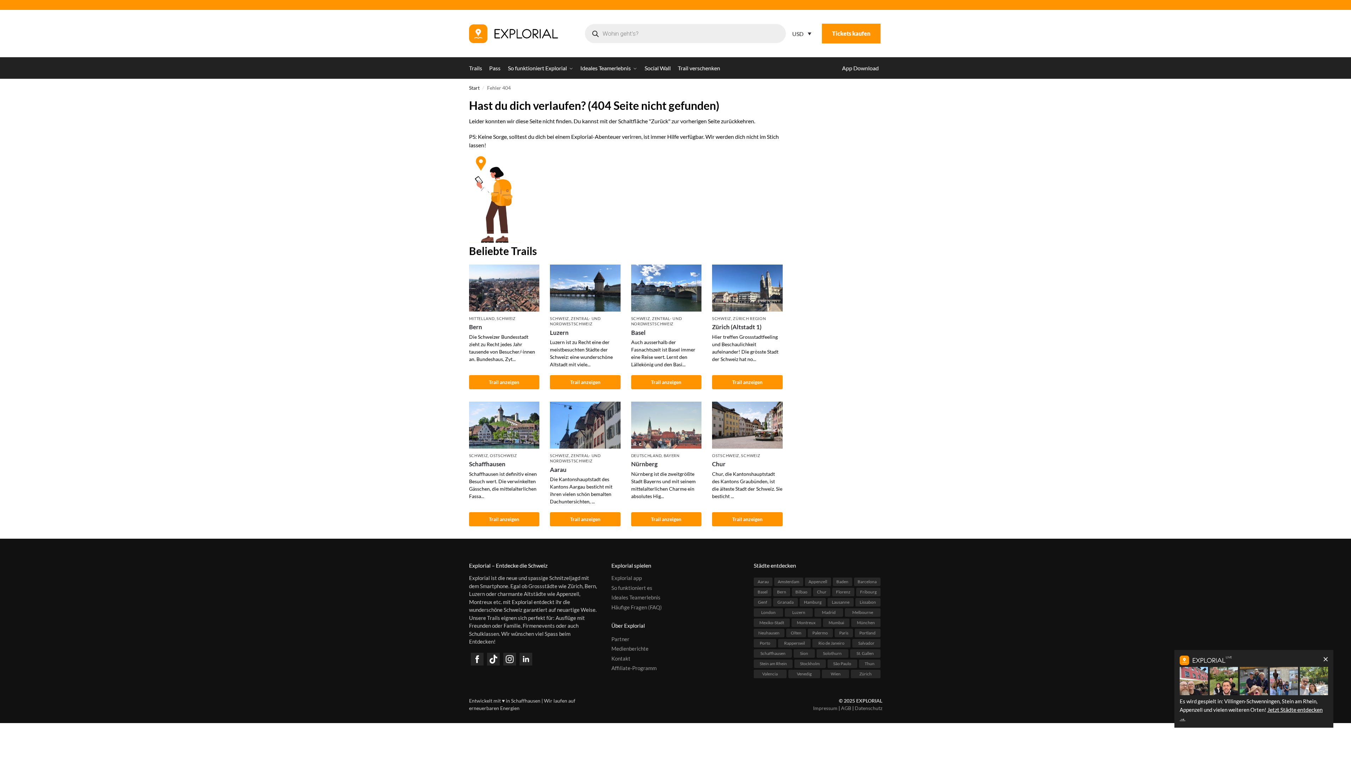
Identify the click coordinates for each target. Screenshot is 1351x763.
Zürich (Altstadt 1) (737, 327)
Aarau (558, 469)
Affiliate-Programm (634, 668)
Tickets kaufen (851, 33)
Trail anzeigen (504, 382)
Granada (785, 602)
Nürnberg (644, 464)
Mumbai (836, 622)
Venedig (804, 673)
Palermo (820, 632)
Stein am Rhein (773, 663)
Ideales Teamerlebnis (635, 597)
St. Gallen (865, 653)
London (768, 612)
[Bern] (504, 288)
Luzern (559, 332)
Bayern (672, 455)
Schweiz (506, 318)
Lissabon (868, 602)
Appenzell (817, 581)
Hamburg (813, 602)
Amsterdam (788, 581)
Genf (762, 602)
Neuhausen (769, 632)
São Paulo (842, 663)
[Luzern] (585, 288)
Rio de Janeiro (831, 643)
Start (474, 88)
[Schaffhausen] (504, 425)
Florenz (843, 592)
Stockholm (810, 663)
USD (798, 33)
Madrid (829, 612)
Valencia (770, 673)
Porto (765, 643)
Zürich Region (749, 318)
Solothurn (832, 653)
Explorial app (626, 578)
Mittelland (482, 318)
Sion (804, 653)
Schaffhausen (487, 464)
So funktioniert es (631, 588)
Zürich (865, 673)
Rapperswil (794, 643)
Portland (867, 632)
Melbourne (862, 612)
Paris (843, 632)
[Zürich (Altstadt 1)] (747, 288)
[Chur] (747, 425)
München (866, 622)
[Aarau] (585, 425)
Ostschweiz (503, 455)
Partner (620, 639)
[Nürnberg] (666, 425)
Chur (718, 464)
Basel (638, 332)
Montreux (806, 622)
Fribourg (868, 592)
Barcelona (867, 581)
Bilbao (801, 592)
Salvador (866, 643)
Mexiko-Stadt (771, 622)
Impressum (825, 708)
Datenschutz (868, 708)
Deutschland (646, 455)
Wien (836, 673)
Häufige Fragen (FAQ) (636, 607)
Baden (842, 581)
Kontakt (620, 658)
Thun (870, 663)
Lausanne (840, 602)
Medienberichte (629, 648)
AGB (846, 708)
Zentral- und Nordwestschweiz (575, 321)
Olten (796, 632)
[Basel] (666, 288)
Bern (475, 327)
